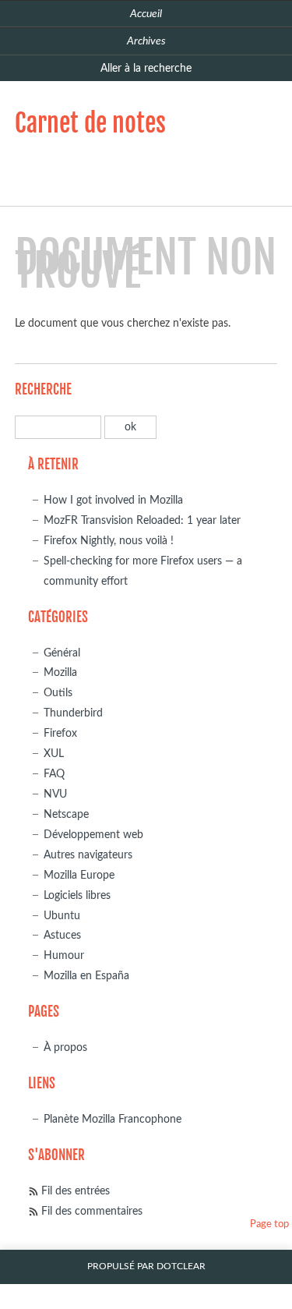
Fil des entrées (75, 1191)
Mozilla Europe (79, 875)
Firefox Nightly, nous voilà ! (109, 541)
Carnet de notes (90, 123)
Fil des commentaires (91, 1211)
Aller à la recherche (146, 68)
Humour (64, 955)
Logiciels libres (77, 895)
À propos (65, 1047)
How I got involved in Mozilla (113, 500)
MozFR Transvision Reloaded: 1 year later (142, 520)
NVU (55, 794)
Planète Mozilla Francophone (112, 1119)
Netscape (66, 814)
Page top (269, 1224)
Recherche (43, 389)
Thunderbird (73, 713)
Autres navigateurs (88, 855)
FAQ (54, 774)
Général (62, 653)
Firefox (60, 733)
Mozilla (60, 672)
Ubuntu (62, 916)
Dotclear (181, 1266)
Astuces (62, 935)
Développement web (93, 834)
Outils (58, 693)
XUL (54, 753)
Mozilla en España (86, 976)
